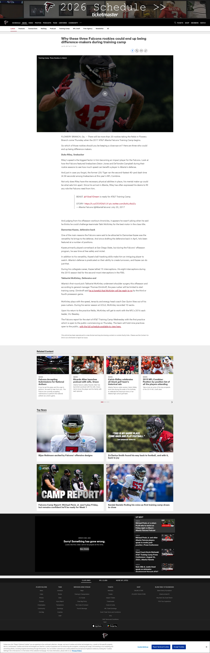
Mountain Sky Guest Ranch (164, 597)
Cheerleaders (41, 605)
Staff (60, 615)
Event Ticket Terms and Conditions (110, 612)
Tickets (110, 594)
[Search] (175, 22)
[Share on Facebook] (132, 52)
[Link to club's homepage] (6, 22)
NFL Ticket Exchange (110, 608)
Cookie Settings (143, 647)
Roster (60, 594)
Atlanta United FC (164, 594)
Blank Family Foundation (164, 590)
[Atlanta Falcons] (105, 636)
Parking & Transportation (82, 594)
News (41, 590)
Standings (60, 608)
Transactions (60, 605)
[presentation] (172, 402)
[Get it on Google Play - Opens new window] (112, 627)
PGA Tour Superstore (164, 601)
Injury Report (60, 601)
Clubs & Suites (110, 605)
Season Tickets (110, 597)
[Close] (206, 646)
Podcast (41, 601)
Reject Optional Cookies (161, 647)
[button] (105, 93)
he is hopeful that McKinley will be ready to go (110, 290)
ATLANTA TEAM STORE (139, 594)
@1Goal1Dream (91, 196)
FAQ (110, 615)
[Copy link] (145, 51)
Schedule (60, 590)
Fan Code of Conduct (82, 605)
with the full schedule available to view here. (100, 326)
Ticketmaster (110, 601)
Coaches (60, 612)
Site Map (41, 612)
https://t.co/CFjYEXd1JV (96, 203)
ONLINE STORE (138, 590)
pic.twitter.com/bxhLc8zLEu (122, 203)
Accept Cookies (179, 647)
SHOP (138, 587)
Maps (82, 590)
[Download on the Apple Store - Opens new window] (97, 626)
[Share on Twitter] (137, 52)
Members (110, 590)
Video (41, 594)
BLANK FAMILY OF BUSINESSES (164, 587)
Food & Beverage (82, 608)
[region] (105, 647)
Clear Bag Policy (82, 601)
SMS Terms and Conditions (110, 619)
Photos (41, 597)
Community (41, 608)
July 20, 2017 (118, 207)
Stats (59, 597)
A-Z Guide (82, 597)
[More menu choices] (80, 23)
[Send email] (141, 52)
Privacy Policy (77, 651)
